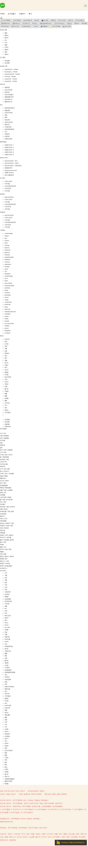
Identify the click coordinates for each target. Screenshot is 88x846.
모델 (6, 634)
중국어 (6, 410)
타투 (6, 760)
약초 (6, 675)
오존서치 (3, 834)
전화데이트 (8, 426)
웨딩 (68, 837)
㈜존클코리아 (8, 168)
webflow (7, 259)
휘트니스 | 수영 (4, 561)
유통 (6, 720)
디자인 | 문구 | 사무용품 (7, 474)
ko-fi (6, 278)
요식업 (6, 344)
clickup (7, 245)
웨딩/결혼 (84, 23)
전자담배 (7, 736)
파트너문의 (43, 827)
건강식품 (2, 440)
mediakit (7, 314)
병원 (6, 117)
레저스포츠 (8, 616)
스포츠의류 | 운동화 (5, 497)
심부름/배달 (8, 670)
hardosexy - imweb (11, 72)
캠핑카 (6, 50)
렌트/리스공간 (15, 26)
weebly (7, 326)
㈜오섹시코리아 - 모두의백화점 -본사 (13, 800)
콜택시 (6, 35)
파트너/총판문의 (9, 175)
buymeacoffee (9, 285)
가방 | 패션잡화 (4, 436)
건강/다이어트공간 (59, 23)
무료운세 (7, 134)
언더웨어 (2, 504)
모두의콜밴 (6, 809)
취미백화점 (23, 827)
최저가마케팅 (33, 827)
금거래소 (7, 594)
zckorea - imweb (10, 76)
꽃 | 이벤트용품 (4, 457)
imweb (7, 321)
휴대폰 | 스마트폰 (5, 563)
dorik (6, 269)
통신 (6, 765)
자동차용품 (3, 521)
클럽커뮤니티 (16, 23)
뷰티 (6, 408)
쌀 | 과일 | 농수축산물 (6, 500)
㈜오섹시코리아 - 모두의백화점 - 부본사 (14, 803)
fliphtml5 (7, 274)
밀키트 (6, 649)
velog (6, 300)
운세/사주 (7, 708)
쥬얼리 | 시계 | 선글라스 (7, 535)
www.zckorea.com (11, 170)
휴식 (30, 13)
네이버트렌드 (8, 601)
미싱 (6, 644)
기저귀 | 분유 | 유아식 (6, 455)
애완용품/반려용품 (10, 672)
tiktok (6, 290)
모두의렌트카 (28, 812)
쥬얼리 (6, 746)
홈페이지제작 (8, 781)
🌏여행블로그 (44, 26)
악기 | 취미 (3, 502)
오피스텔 (71, 834)
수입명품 (2, 495)
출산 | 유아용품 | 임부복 (7, 540)
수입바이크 (8, 651)
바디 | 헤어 (3, 483)
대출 (6, 360)
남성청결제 (8, 599)
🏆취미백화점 (17, 20)
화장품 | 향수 (3, 559)
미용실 (6, 391)
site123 (7, 248)
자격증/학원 (8, 127)
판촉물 (6, 772)
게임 (1, 443)
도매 (6, 379)
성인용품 (7, 61)
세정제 (6, 663)
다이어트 (7, 403)
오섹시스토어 (8, 181)
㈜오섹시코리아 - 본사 (11, 161)
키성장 (6, 758)
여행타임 (53, 20)
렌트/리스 (7, 124)
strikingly (44, 800)
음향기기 (2, 516)
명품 (6, 394)
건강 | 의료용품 (4, 438)
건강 (6, 578)
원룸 (6, 710)
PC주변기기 (3, 568)
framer (7, 240)
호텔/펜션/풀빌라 (9, 779)
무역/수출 (7, 639)
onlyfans (7, 288)
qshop (7, 236)
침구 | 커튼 (3, 542)
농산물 (6, 375)
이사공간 (35, 26)
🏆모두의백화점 (5, 20)
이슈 (6, 727)
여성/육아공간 (5, 26)
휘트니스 (7, 776)
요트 (6, 703)
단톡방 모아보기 (9, 173)
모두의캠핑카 (42, 809)
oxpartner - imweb (11, 81)
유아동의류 (3, 514)
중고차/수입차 (9, 750)
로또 (6, 358)
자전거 (6, 731)
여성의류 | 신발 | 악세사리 (7, 507)
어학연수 (7, 677)
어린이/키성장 (9, 122)
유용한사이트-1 (9, 145)
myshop (7, 255)
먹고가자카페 (62, 20)
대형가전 (2, 466)
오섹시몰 (7, 184)
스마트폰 (7, 668)
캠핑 (6, 753)
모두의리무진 (66, 809)
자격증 (6, 729)
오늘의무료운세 (27, 20)
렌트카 (6, 38)
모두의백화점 (12, 827)
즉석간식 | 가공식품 (5, 537)
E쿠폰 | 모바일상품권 (6, 566)
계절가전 (2, 445)
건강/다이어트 (9, 113)
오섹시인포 (8, 188)
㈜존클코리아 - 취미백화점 (9, 818)
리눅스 (6, 623)
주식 (6, 405)
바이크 (6, 382)
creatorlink (8, 302)
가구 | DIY (3, 433)
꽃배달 (6, 597)
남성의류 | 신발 (4, 459)
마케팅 (6, 630)
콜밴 (6, 33)
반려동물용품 (4, 485)
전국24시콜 (36, 806)
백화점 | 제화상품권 (5, 488)
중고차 (6, 363)
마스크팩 (7, 627)
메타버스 (7, 353)
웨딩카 (6, 54)
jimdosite (8, 295)
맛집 (6, 341)
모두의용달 (15, 812)
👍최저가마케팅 (55, 26)
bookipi (7, 266)
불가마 (6, 661)
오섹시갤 (7, 191)
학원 (6, 590)
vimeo (7, 297)
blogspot (7, 330)
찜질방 (6, 372)
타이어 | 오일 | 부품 (5, 549)
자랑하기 (22, 13)
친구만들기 (12, 13)
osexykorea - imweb (11, 69)
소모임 (6, 665)
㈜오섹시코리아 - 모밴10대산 (13, 166)
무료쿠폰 (36, 20)
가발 (6, 575)
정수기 (6, 739)
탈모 (6, 762)
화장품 (6, 398)
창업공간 (69, 23)
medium (7, 292)
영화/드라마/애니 (9, 687)
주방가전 (2, 530)
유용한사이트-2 (9, 147)
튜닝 (6, 767)
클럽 (6, 755)
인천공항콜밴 (46, 806)
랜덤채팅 (7, 424)
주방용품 (2, 533)
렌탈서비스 (3, 478)
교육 (6, 587)
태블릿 (2, 552)
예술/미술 (7, 689)
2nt (6, 271)
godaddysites (9, 257)
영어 (6, 367)
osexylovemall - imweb (12, 74)
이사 (6, 42)
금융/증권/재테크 (9, 129)
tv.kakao (7, 333)
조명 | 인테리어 (4, 528)
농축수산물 (8, 705)
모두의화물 (4, 812)
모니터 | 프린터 (4, 481)
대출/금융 (7, 110)
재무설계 (7, 734)
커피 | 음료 (3, 554)
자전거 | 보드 (3, 518)
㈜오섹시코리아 (9, 197)
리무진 (6, 47)
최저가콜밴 (26, 806)
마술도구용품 (4, 476)
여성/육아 (7, 120)
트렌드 (6, 365)
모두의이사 (17, 809)
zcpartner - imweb (11, 79)
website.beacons (10, 311)
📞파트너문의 (67, 26)
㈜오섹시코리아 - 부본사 (12, 163)
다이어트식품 (4, 464)
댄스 (6, 608)
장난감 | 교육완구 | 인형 (7, 523)
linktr (6, 281)
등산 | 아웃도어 (4, 471)
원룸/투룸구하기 (5, 23)
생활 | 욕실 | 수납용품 (6, 490)
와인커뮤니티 (26, 23)
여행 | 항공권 (3, 509)
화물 (6, 45)
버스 (6, 40)
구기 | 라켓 (3, 452)
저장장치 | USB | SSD (6, 526)
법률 (6, 396)
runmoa (7, 262)
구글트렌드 (8, 592)
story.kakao (8, 283)
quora (6, 328)
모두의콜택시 (79, 809)
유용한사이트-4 (9, 152)
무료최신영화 (8, 139)
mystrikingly (9, 276)
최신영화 (7, 63)
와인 (6, 356)
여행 (6, 349)
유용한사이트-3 (9, 150)
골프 (1, 447)
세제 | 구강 (3, 492)
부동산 (6, 384)
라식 (6, 613)
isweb (6, 318)
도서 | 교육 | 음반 (5, 469)
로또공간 (34, 23)
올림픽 (6, 698)
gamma (7, 252)
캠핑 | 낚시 (3, 547)
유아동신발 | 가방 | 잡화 (7, 511)
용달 (6, 52)
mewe (7, 316)
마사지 (6, 370)
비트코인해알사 (79, 20)
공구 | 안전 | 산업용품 (6, 450)
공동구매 (58, 803)
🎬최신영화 (44, 20)
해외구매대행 (49, 803)
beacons (7, 309)
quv (6, 238)
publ (6, 243)
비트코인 (7, 339)
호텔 (6, 386)
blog (6, 307)
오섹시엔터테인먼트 (10, 186)
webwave (8, 264)
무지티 (6, 642)
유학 (6, 722)
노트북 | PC (3, 462)
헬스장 (6, 389)
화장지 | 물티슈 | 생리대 (7, 556)
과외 (6, 585)
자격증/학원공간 (26, 26)
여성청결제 (8, 679)
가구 (6, 573)
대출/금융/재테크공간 (46, 23)
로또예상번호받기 (10, 108)
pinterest (7, 304)
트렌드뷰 (70, 20)
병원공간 (76, 23)
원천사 (6, 713)
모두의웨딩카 (29, 809)
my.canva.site (9, 323)
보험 (6, 351)
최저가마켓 (8, 377)
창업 (6, 115)
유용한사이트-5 (9, 154)
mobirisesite (9, 233)
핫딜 (41, 803)
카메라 (2, 545)
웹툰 (6, 401)
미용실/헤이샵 (9, 646)
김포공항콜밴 (57, 806)
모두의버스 (54, 809)
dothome (7, 250)
